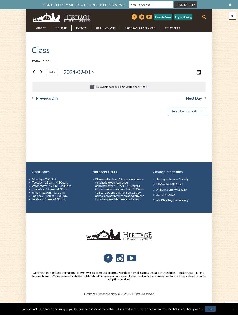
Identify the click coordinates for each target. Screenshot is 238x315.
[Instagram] (141, 17)
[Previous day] (34, 72)
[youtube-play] (149, 17)
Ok (210, 309)
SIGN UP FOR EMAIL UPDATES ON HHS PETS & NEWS (83, 5)
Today (52, 71)
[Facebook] (134, 17)
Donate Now (163, 17)
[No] (233, 309)
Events (36, 60)
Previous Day (47, 98)
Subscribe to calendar (185, 111)
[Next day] (41, 72)
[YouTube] (131, 258)
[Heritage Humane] (119, 235)
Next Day (194, 98)
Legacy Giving (183, 17)
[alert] (119, 87)
